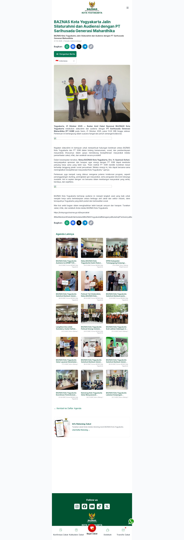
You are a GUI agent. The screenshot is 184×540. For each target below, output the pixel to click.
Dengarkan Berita (67, 54)
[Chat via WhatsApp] (131, 521)
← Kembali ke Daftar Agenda (67, 408)
